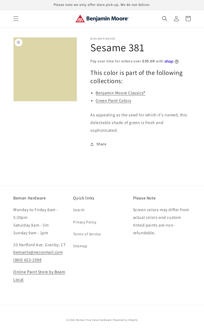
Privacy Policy (84, 222)
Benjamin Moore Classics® (120, 93)
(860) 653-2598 (27, 260)
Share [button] (101, 144)
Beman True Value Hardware (94, 320)
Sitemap (80, 246)
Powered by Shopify (125, 320)
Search (79, 209)
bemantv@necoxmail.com (38, 252)
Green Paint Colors (113, 100)
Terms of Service (87, 234)
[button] (16, 18)
